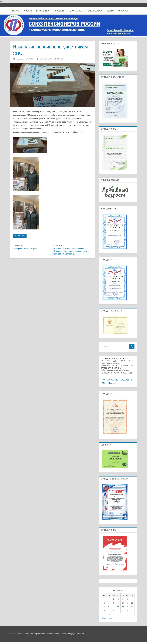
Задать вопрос (95, 11)
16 (118, 607)
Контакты (123, 11)
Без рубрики (19, 236)
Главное (15, 11)
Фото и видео (42, 11)
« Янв (104, 618)
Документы (75, 11)
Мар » (110, 618)
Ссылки (110, 11)
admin (31, 59)
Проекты (59, 11)
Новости (27, 11)
